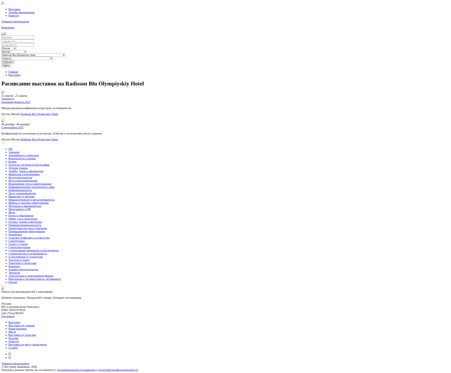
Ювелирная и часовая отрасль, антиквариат (34, 279)
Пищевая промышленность (24, 225)
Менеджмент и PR (19, 209)
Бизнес (12, 161)
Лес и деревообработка (22, 193)
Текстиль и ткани (18, 259)
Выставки (14, 9)
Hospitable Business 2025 (15, 102)
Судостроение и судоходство (25, 256)
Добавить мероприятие (15, 21)
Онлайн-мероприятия (21, 12)
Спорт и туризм (17, 244)
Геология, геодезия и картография (28, 164)
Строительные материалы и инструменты (33, 250)
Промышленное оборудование (26, 231)
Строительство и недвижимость (27, 253)
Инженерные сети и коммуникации (29, 183)
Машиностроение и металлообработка (31, 199)
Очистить (8, 62)
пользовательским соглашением (76, 369)
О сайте (13, 347)
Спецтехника (16, 240)
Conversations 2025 (12, 127)
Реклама (13, 338)
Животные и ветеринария (23, 174)
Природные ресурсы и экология (27, 228)
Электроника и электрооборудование (30, 275)
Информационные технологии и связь (31, 187)
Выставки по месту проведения (27, 344)
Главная (13, 71)
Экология (14, 272)
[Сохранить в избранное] (3, 117)
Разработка (15, 234)
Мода (11, 212)
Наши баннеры (17, 328)
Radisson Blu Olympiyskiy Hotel (39, 114)
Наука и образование (21, 215)
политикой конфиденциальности (118, 369)
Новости (13, 15)
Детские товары (18, 168)
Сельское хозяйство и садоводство (29, 237)
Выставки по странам (21, 325)
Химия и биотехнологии (23, 269)
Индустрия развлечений (23, 180)
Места (12, 331)
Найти (6, 65)
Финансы (14, 266)
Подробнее (8, 316)
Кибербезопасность (20, 190)
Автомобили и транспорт (23, 155)
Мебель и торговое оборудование (28, 202)
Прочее (12, 282)
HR (10, 148)
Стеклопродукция (19, 247)
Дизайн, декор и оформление (25, 171)
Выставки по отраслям (22, 335)
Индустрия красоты (20, 177)
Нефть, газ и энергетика (22, 218)
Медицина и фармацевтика (24, 206)
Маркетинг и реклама (21, 196)
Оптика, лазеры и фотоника (25, 221)
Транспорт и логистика (22, 263)
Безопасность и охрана (22, 158)
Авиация (13, 152)
